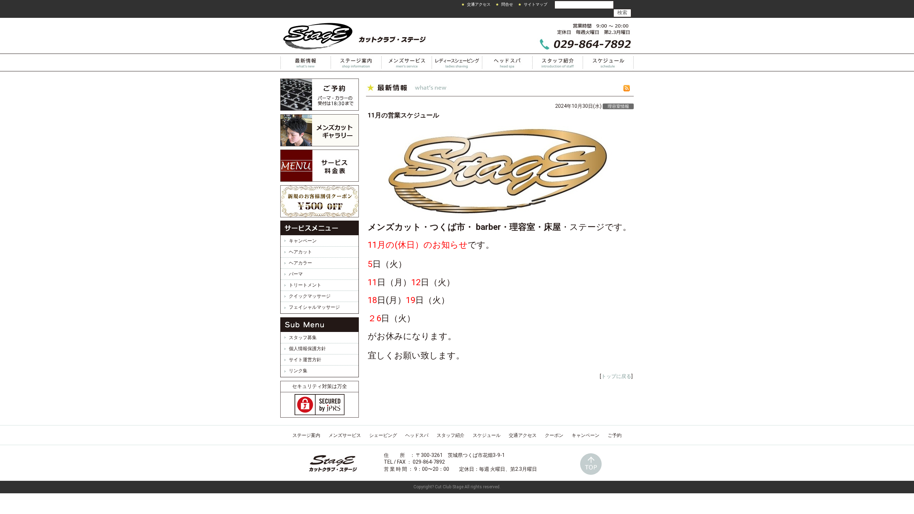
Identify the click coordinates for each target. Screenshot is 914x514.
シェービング (383, 435)
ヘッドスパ (507, 62)
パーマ (296, 274)
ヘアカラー (300, 263)
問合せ (507, 4)
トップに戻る (616, 376)
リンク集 (298, 370)
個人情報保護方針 (307, 348)
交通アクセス (479, 4)
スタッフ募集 (303, 337)
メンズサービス (407, 62)
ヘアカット (300, 252)
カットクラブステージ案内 (356, 62)
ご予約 (615, 435)
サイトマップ (535, 4)
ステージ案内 (306, 435)
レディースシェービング (457, 62)
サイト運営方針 (305, 359)
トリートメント (305, 285)
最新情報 (305, 62)
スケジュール (608, 62)
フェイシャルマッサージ (314, 307)
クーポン (554, 435)
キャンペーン (303, 240)
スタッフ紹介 (558, 62)
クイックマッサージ (310, 296)
